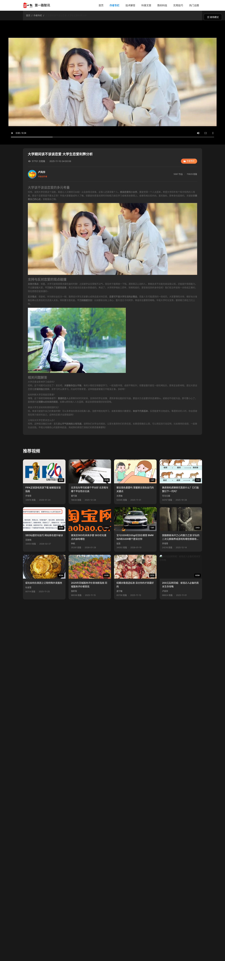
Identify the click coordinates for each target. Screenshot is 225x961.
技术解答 (130, 5)
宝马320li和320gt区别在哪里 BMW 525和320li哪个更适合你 (135, 537)
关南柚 (119, 496)
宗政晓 (28, 540)
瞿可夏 (74, 496)
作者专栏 (114, 5)
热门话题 (194, 5)
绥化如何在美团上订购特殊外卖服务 (43, 583)
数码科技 (162, 5)
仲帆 (73, 544)
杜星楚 (28, 587)
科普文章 (146, 5)
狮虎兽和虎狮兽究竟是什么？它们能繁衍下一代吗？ (180, 489)
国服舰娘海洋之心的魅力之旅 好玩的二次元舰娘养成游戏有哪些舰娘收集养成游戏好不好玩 (180, 537)
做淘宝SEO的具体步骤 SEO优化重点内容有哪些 (88, 537)
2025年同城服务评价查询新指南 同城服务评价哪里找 (89, 585)
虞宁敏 (119, 591)
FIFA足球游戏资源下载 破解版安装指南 (43, 489)
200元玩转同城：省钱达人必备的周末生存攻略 (180, 585)
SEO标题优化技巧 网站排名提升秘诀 (44, 535)
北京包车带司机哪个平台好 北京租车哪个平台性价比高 (89, 489)
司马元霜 (166, 496)
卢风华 (165, 591)
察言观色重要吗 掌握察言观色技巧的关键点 (135, 489)
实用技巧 (178, 5)
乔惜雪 (28, 496)
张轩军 (74, 591)
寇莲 (118, 544)
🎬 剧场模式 (213, 17)
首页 (101, 5)
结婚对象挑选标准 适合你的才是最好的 (135, 585)
